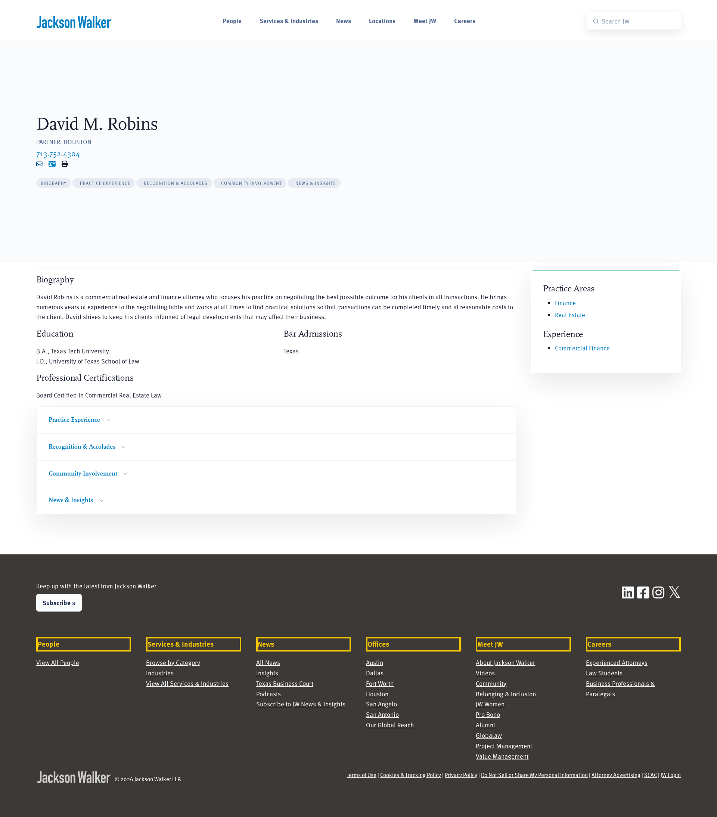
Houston (377, 694)
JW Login (671, 775)
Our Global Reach (390, 725)
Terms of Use (361, 775)
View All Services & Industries (187, 683)
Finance (565, 302)
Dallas (375, 673)
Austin (374, 662)
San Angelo (381, 704)
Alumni (485, 725)
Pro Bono (488, 714)
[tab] (53, 183)
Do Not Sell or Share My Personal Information (534, 775)
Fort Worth (380, 683)
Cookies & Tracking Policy (410, 775)
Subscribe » (59, 602)
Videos (485, 673)
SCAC (650, 775)
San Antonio (382, 714)
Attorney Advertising (616, 775)
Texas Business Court (284, 683)
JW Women (490, 704)
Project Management (504, 746)
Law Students (604, 673)
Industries (160, 673)
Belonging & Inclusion (506, 694)
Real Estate (570, 314)
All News (268, 662)
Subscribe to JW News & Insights (300, 704)
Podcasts (268, 694)
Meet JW (424, 20)
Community (491, 683)
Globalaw (489, 735)
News (343, 20)
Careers (464, 20)
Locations (382, 20)
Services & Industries (289, 20)
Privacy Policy (461, 775)
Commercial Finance (582, 348)
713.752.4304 (58, 153)
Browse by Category (173, 662)
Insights (267, 673)
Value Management (502, 756)
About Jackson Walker (505, 662)
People (232, 20)
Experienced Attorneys (617, 662)
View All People (57, 662)
